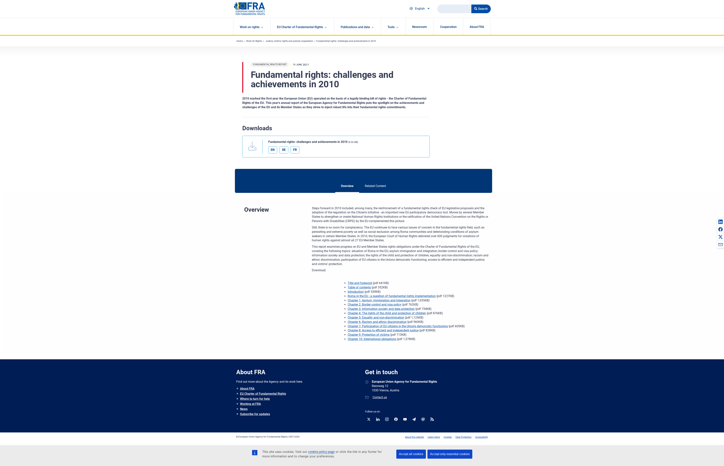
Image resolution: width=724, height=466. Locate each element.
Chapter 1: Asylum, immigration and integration (379, 300)
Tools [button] (391, 27)
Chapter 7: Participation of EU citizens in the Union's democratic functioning (398, 326)
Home (239, 41)
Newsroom (419, 27)
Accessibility (481, 437)
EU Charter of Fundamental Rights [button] (300, 27)
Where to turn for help (255, 399)
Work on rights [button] (249, 27)
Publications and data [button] (355, 27)
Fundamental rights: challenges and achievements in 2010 (346, 41)
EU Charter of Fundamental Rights (263, 393)
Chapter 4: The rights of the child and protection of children (387, 313)
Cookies (448, 437)
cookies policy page (321, 451)
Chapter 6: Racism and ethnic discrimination (377, 322)
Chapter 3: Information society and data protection (381, 309)
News (244, 409)
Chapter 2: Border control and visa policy (374, 304)
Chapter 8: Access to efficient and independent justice (383, 330)
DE (284, 150)
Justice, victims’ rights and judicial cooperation (289, 41)
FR (295, 150)
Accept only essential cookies (450, 454)
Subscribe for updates (255, 414)
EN (273, 150)
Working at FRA (250, 404)
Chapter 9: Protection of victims (369, 334)
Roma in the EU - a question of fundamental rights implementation (392, 296)
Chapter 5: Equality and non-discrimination (376, 317)
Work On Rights (254, 41)
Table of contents (359, 287)
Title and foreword (360, 283)
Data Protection (464, 437)
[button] (720, 221)
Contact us (380, 397)
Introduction (356, 292)
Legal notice (434, 437)
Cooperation (448, 27)
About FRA (477, 27)
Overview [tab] (347, 186)
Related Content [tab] (375, 186)
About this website (414, 437)
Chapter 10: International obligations (372, 339)
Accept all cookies (411, 454)
